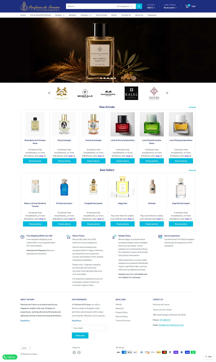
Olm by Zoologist (64, 140)
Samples (72, 15)
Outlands (151, 203)
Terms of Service (123, 320)
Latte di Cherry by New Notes (122, 140)
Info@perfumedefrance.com (171, 325)
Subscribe (80, 335)
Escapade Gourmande (93, 203)
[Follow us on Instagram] (79, 352)
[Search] (139, 6)
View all (192, 107)
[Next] (195, 138)
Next (167, 92)
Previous (49, 92)
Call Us (11, 356)
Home (23, 15)
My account (169, 7)
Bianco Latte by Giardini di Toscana (35, 204)
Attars (114, 15)
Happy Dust (122, 203)
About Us (139, 15)
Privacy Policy (122, 312)
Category (85, 15)
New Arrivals (101, 15)
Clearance (152, 15)
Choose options (35, 161)
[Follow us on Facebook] (74, 352)
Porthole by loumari (64, 203)
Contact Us (126, 15)
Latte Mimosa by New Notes (181, 140)
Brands (58, 15)
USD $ (24, 348)
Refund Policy (122, 316)
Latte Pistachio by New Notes (151, 141)
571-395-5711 (165, 320)
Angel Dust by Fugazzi (181, 203)
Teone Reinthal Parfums (40, 15)
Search (119, 304)
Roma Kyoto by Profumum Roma (35, 141)
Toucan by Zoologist (93, 140)
